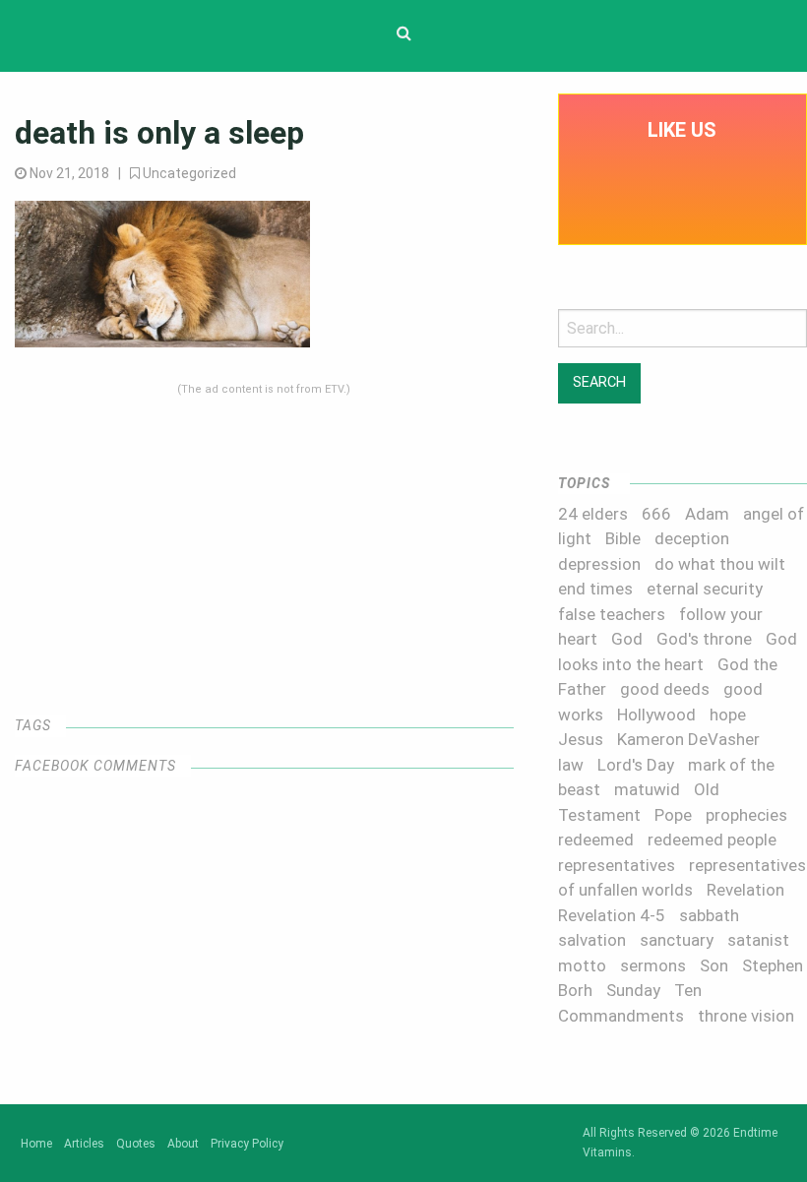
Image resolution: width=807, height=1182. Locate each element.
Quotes (135, 1144)
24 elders (593, 514)
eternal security (705, 588)
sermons (653, 965)
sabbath (709, 915)
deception (691, 538)
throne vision (746, 1016)
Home (36, 1144)
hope (728, 714)
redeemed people (712, 839)
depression (599, 564)
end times (595, 588)
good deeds (665, 689)
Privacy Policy (247, 1144)
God (627, 639)
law (571, 765)
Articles (84, 1144)
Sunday (633, 990)
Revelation (745, 890)
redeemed (596, 839)
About (183, 1144)
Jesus (580, 739)
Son (714, 965)
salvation (592, 940)
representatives (616, 865)
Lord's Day (635, 765)
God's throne (704, 639)
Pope (673, 815)
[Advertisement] (264, 535)
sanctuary (677, 940)
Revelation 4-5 (611, 915)
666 (656, 514)
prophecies (746, 815)
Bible (623, 538)
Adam (707, 514)
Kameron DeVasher (688, 739)
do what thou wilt (719, 564)
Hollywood (656, 714)
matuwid (647, 789)
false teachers (611, 614)
